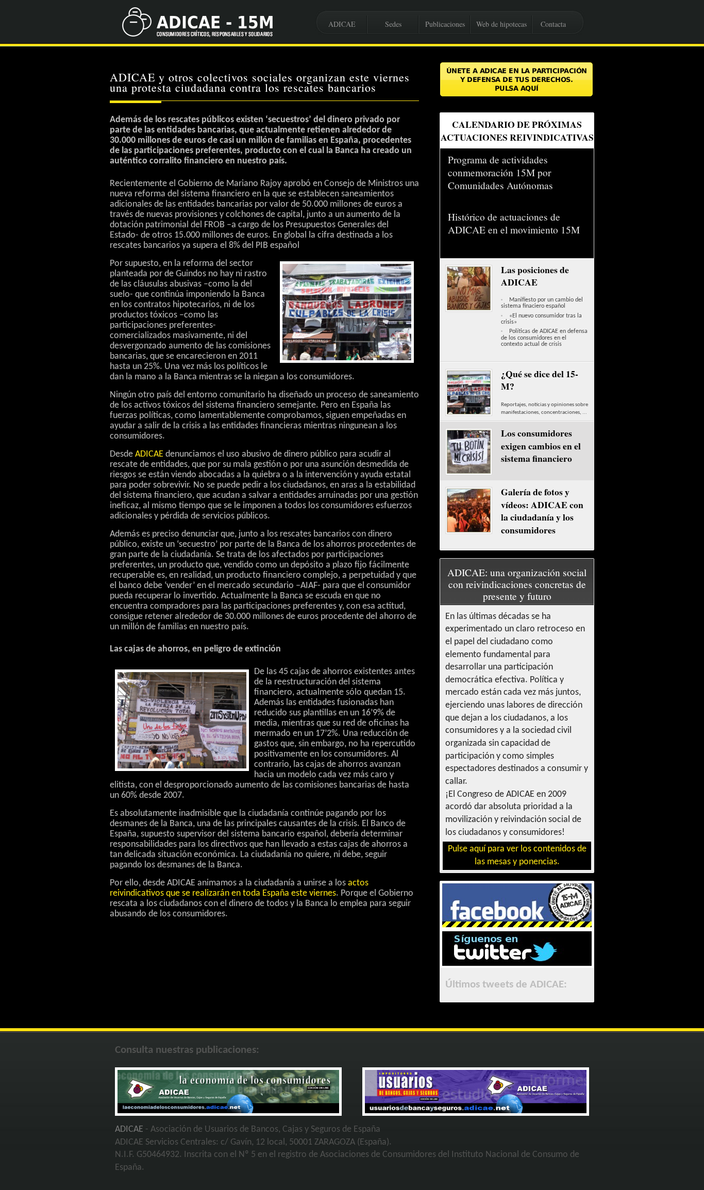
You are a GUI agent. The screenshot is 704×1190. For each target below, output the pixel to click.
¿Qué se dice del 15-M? (539, 380)
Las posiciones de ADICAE (535, 276)
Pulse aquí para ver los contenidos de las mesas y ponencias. (517, 855)
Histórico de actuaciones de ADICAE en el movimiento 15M (514, 223)
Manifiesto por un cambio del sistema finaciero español (542, 303)
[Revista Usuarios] (475, 1111)
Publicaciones (445, 24)
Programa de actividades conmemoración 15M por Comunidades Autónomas (500, 172)
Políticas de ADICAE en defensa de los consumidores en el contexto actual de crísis (544, 337)
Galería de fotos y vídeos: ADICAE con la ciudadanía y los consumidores (542, 511)
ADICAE (342, 24)
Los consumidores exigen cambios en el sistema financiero (541, 445)
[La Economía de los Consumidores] (228, 1111)
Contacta (553, 24)
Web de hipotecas (501, 24)
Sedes (393, 24)
